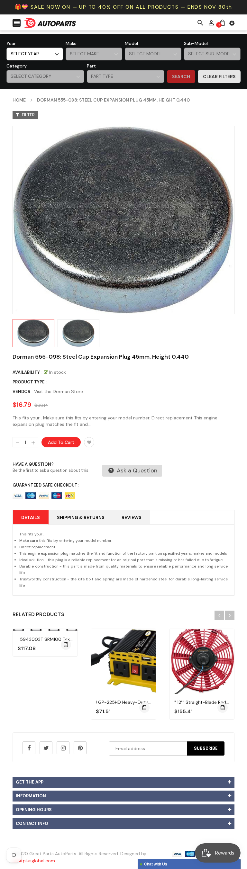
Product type (29, 382)
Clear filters (219, 76)
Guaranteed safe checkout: (45, 485)
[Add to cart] (66, 645)
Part (91, 66)
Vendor (21, 391)
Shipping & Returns (81, 517)
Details (30, 517)
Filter (28, 115)
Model (131, 43)
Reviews (132, 517)
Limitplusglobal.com (34, 861)
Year (11, 43)
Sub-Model (196, 43)
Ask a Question (136, 470)
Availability (26, 372)
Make (71, 43)
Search (181, 76)
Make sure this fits (35, 540)
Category (16, 66)
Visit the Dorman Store (58, 391)
